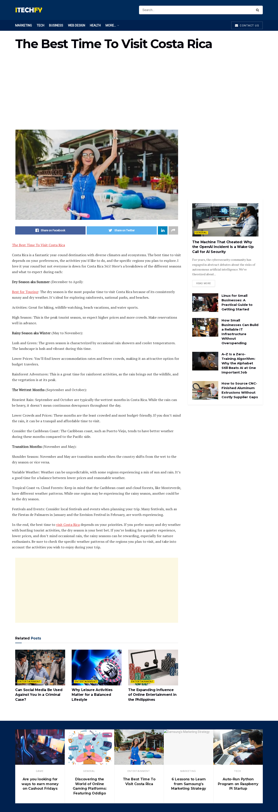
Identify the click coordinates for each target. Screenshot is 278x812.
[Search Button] (258, 10)
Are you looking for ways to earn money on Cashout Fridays (40, 784)
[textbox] (96, 396)
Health (95, 25)
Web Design (76, 25)
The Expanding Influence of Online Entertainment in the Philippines (152, 695)
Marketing (23, 25)
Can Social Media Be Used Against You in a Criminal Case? (38, 695)
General (201, 232)
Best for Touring (25, 291)
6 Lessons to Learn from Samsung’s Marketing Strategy (188, 784)
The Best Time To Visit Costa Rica (38, 245)
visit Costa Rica (68, 524)
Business (56, 25)
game (39, 771)
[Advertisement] (139, 92)
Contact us (249, 25)
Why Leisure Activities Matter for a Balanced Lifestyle (92, 695)
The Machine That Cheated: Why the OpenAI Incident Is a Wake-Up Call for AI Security (223, 247)
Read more (203, 283)
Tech (40, 25)
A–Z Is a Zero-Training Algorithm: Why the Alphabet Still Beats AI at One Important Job (239, 363)
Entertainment (29, 681)
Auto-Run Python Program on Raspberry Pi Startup (238, 784)
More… (111, 25)
